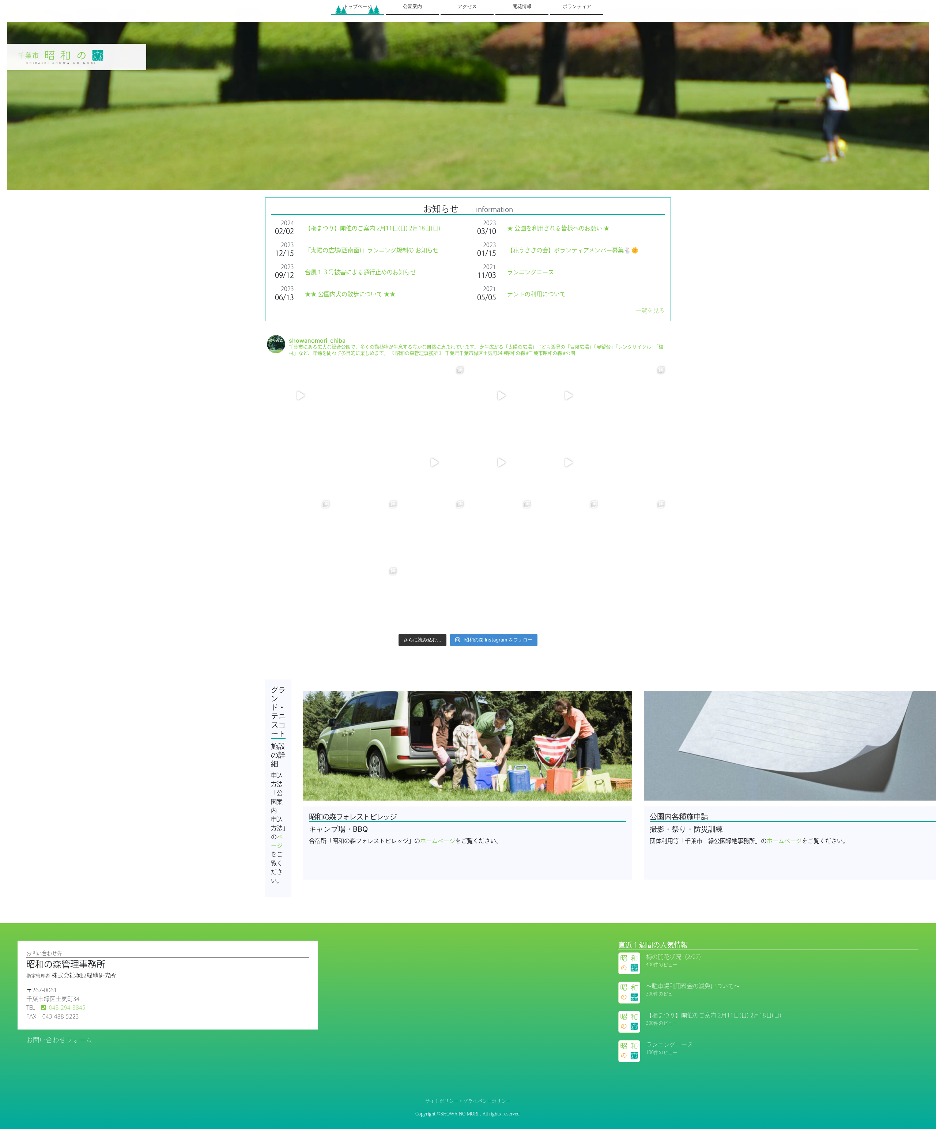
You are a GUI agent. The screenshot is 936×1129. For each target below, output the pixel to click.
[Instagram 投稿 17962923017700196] (501, 462)
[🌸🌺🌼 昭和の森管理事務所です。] (501, 395)
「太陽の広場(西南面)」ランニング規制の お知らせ (372, 250)
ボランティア (577, 6)
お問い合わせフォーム (59, 1040)
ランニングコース (530, 272)
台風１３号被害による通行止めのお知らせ (360, 272)
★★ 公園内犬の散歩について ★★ (350, 294)
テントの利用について (536, 294)
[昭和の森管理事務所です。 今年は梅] (300, 462)
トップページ (357, 6)
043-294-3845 (67, 1008)
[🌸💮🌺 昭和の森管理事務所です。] (635, 529)
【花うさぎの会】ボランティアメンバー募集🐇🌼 (572, 250)
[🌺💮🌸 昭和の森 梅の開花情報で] (300, 529)
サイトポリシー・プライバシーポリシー (468, 1101)
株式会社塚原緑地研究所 (84, 975)
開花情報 (522, 6)
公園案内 (412, 6)
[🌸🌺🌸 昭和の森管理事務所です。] (300, 395)
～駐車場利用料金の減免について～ (693, 986)
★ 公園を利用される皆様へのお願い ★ (558, 228)
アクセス (467, 6)
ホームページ (437, 841)
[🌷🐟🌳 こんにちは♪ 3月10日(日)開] (367, 395)
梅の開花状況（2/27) (673, 957)
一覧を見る (650, 310)
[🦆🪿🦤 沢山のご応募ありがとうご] (300, 596)
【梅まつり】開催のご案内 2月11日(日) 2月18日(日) (372, 228)
